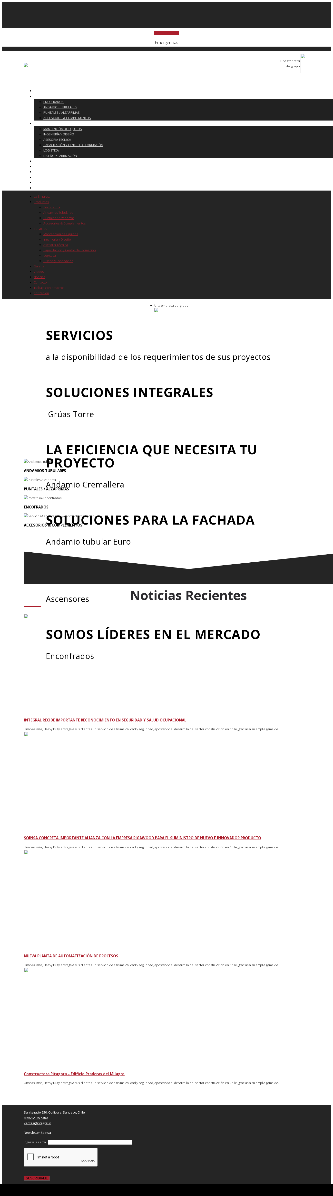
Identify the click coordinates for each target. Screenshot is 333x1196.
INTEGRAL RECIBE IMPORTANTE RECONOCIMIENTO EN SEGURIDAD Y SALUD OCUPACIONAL (105, 720)
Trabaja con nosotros (55, 182)
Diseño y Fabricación (60, 155)
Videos (42, 166)
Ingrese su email (36, 1142)
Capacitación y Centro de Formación (73, 145)
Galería (43, 161)
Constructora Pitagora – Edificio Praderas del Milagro (74, 1073)
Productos (46, 96)
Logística (51, 150)
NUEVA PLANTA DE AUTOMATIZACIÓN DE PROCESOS (71, 955)
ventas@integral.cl (37, 1123)
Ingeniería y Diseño (58, 134)
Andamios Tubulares (60, 107)
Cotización (46, 188)
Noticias (43, 172)
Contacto (45, 177)
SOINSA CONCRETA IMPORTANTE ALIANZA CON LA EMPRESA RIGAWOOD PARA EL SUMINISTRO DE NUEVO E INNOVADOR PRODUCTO (142, 837)
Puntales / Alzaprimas (61, 112)
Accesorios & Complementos (67, 118)
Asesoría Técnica (57, 139)
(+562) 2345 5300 (36, 1117)
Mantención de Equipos (62, 129)
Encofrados (53, 102)
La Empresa (46, 91)
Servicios (44, 123)
